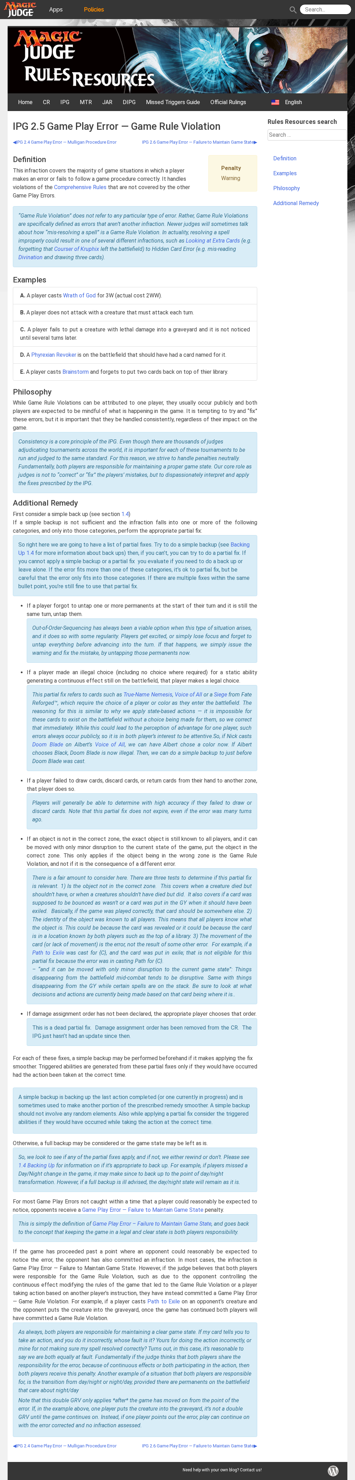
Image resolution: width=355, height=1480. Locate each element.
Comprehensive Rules (80, 187)
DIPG (129, 102)
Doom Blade (47, 744)
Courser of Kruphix (76, 249)
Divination (30, 257)
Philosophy (286, 188)
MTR (86, 102)
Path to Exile (48, 952)
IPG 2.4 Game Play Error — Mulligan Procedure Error (66, 142)
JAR (107, 102)
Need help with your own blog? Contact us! (222, 1470)
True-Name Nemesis (147, 694)
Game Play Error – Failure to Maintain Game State (152, 1223)
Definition (284, 158)
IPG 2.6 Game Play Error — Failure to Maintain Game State (198, 142)
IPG (64, 102)
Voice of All (188, 694)
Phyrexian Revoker (53, 355)
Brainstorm (75, 372)
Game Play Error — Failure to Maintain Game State (143, 1210)
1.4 (125, 514)
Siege (220, 694)
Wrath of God (79, 295)
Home (25, 102)
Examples (285, 173)
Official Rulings (228, 102)
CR (46, 102)
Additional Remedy (296, 203)
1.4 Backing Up (36, 1165)
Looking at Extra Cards (213, 240)
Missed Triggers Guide (173, 102)
